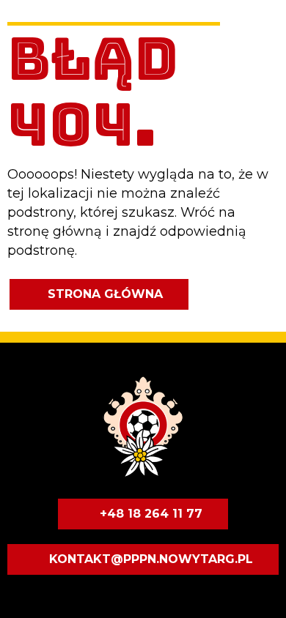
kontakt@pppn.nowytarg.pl (151, 559)
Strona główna (105, 294)
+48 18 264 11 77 (151, 514)
